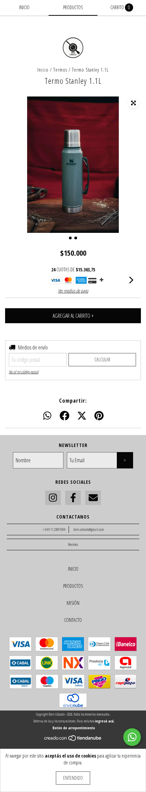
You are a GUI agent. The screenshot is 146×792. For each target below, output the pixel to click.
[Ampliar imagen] (133, 103)
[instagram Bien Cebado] (53, 498)
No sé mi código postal (23, 372)
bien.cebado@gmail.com (88, 529)
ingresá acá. (105, 720)
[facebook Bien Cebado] (73, 498)
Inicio (43, 69)
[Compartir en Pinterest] (99, 416)
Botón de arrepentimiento (74, 727)
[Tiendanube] (73, 740)
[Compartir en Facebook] (64, 416)
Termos (60, 69)
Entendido (73, 778)
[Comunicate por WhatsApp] (132, 737)
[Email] (93, 498)
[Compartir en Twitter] (82, 416)
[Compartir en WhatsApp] (47, 415)
